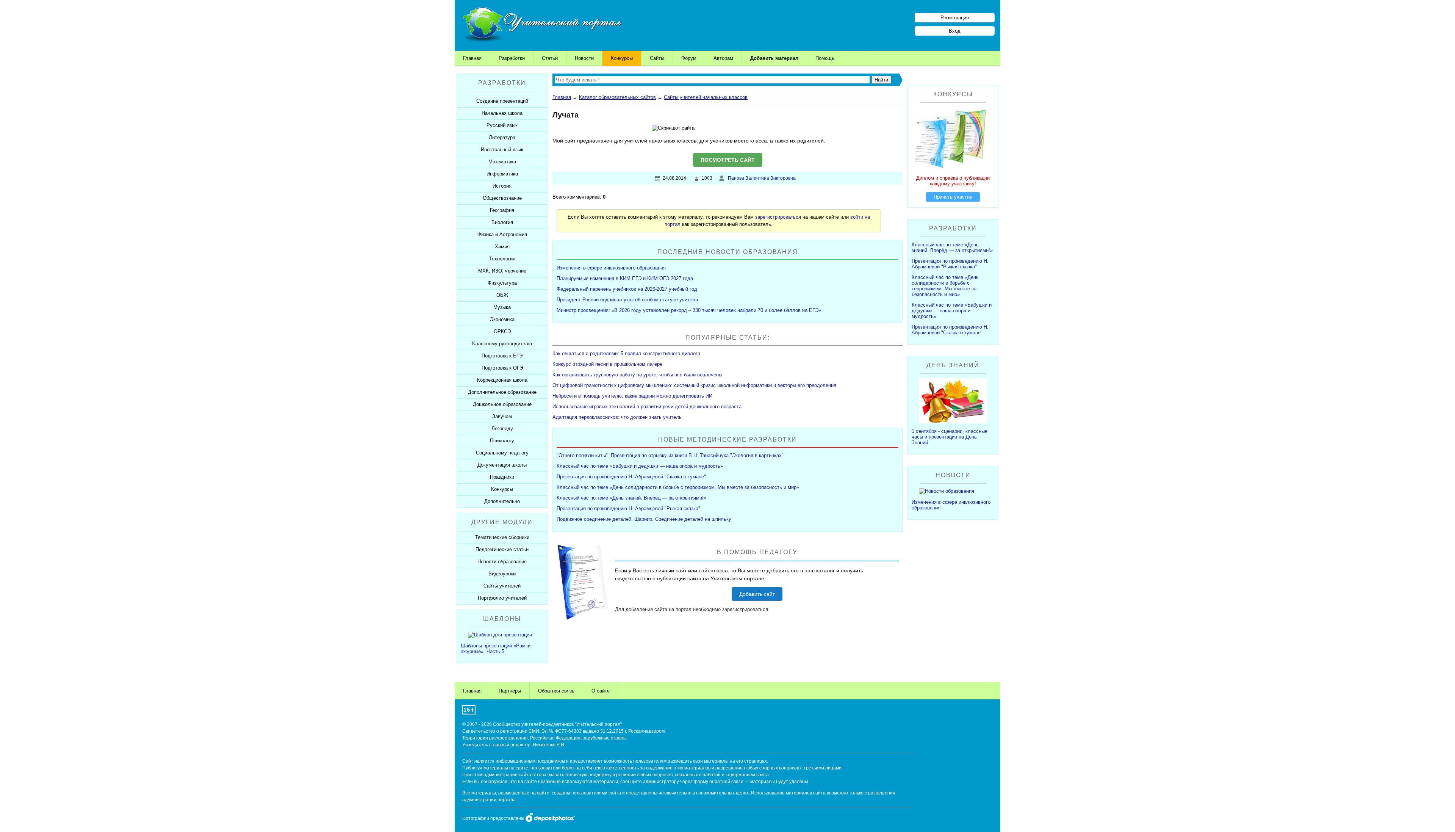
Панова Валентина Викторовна (762, 178)
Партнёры (510, 691)
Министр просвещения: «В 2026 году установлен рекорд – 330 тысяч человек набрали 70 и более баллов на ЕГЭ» (689, 310)
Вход (955, 31)
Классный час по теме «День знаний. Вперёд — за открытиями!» (631, 498)
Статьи (550, 58)
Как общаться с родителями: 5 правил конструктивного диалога (626, 353)
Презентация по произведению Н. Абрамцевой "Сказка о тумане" (631, 476)
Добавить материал (774, 58)
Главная (472, 58)
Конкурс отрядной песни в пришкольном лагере (607, 364)
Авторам (723, 58)
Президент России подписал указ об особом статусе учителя (627, 299)
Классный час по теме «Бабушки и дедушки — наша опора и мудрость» (640, 466)
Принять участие (953, 197)
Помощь (824, 58)
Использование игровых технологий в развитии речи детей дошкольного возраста (647, 406)
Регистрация (954, 17)
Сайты (657, 58)
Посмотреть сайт (728, 160)
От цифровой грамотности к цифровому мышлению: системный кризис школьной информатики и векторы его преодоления (694, 385)
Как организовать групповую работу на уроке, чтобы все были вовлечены (637, 375)
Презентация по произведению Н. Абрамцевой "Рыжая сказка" (628, 508)
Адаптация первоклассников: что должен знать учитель (617, 417)
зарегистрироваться (778, 217)
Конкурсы (622, 58)
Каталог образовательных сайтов (617, 97)
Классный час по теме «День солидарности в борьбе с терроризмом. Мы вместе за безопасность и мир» (678, 487)
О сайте (600, 691)
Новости (584, 58)
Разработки (512, 58)
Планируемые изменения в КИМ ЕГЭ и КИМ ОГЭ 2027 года (625, 278)
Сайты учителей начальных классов (706, 97)
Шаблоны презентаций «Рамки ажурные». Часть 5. (495, 648)
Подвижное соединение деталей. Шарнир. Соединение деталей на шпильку (644, 519)
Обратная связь (556, 691)
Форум (688, 58)
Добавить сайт (757, 594)
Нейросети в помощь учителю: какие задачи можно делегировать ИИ (632, 396)
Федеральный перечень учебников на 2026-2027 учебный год (627, 289)
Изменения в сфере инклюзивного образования (611, 268)
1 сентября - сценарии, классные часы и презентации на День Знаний (949, 436)
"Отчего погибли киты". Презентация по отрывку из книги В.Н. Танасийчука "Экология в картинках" (670, 455)
